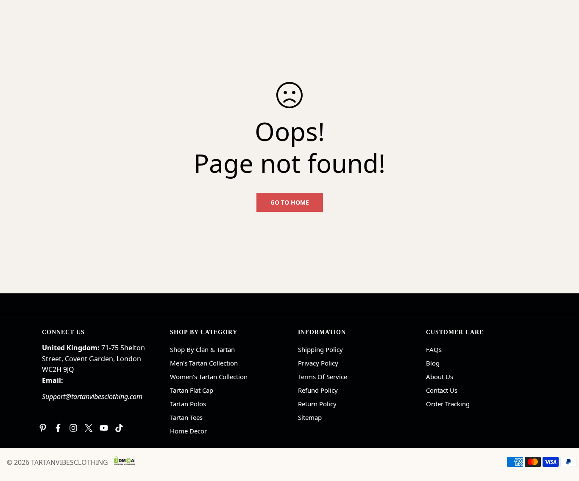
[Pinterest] (42, 428)
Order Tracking (448, 403)
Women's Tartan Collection (209, 376)
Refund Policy (318, 390)
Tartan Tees (186, 417)
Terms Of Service (322, 376)
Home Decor (188, 431)
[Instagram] (73, 428)
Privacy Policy (318, 363)
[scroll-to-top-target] (562, 434)
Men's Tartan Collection (204, 363)
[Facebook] (58, 428)
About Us (439, 376)
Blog (433, 363)
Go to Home (289, 202)
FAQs (434, 349)
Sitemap (310, 417)
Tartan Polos (188, 403)
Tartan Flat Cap (191, 390)
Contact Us (441, 390)
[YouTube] (103, 428)
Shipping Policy (320, 349)
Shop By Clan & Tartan (202, 349)
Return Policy (317, 403)
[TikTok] (119, 428)
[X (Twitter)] (88, 428)
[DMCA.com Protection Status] (124, 460)
